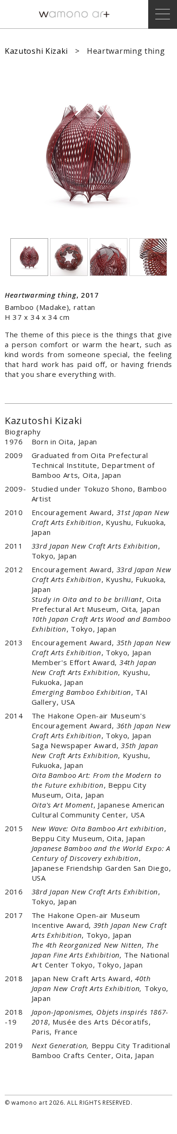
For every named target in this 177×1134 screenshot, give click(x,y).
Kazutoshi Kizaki (36, 51)
